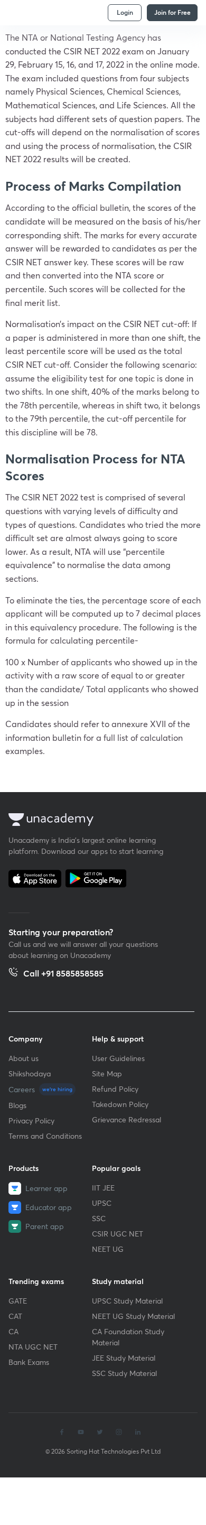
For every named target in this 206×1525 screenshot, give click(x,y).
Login (125, 12)
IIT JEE (103, 1188)
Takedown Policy (120, 1104)
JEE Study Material (123, 1358)
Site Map (107, 1073)
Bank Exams (28, 1362)
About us (23, 1058)
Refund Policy (115, 1089)
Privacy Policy (31, 1120)
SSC (99, 1218)
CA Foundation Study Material (128, 1336)
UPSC (101, 1203)
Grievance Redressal (126, 1119)
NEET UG (108, 1249)
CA (13, 1331)
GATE (17, 1301)
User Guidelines (118, 1058)
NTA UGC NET (33, 1347)
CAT (15, 1316)
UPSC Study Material (127, 1301)
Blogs (17, 1105)
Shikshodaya (29, 1073)
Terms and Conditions (45, 1136)
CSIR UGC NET (117, 1234)
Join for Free (172, 12)
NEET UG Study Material (133, 1316)
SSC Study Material (124, 1373)
